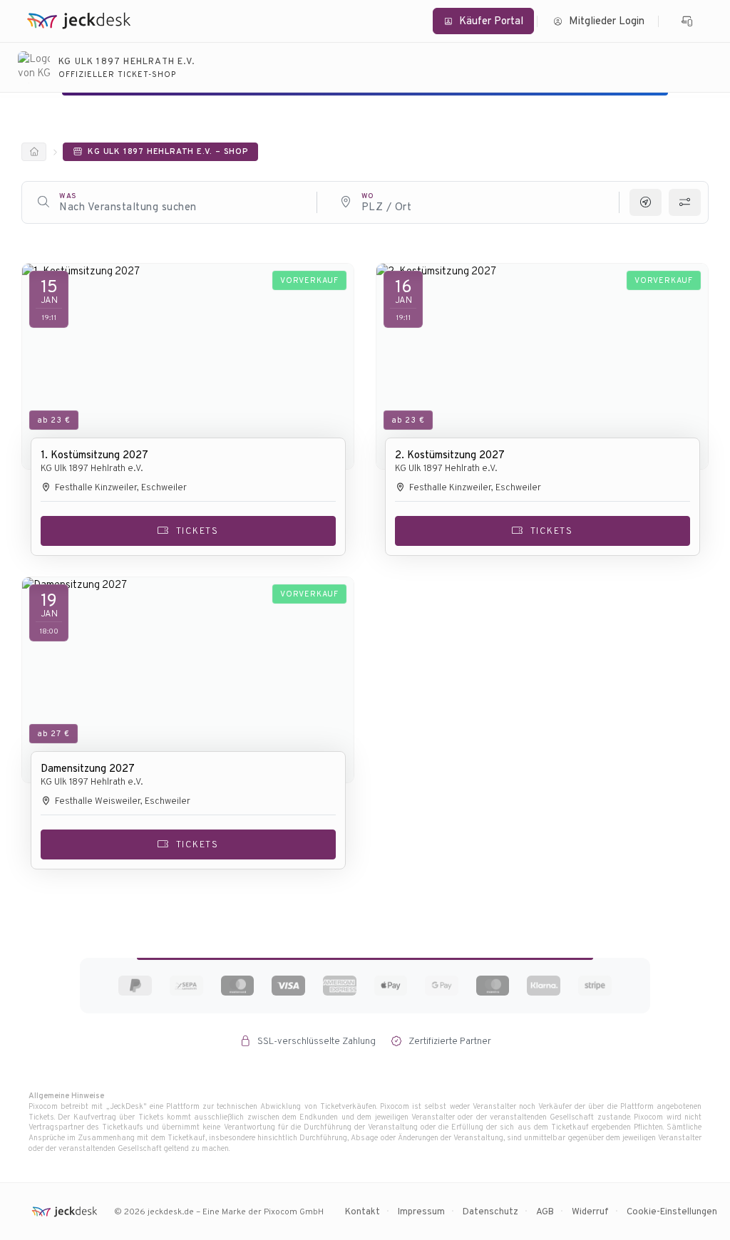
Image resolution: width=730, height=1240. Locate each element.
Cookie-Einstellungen (672, 1211)
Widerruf (590, 1211)
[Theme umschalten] (688, 21)
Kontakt (362, 1211)
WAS (68, 195)
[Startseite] (33, 152)
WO (367, 195)
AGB (545, 1211)
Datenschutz (490, 1211)
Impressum (421, 1211)
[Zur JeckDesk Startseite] (78, 21)
